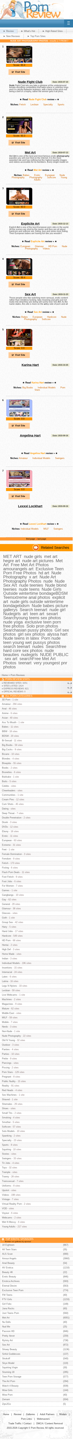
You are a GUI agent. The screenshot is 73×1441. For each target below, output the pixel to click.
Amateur (23, 458)
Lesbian (34, 104)
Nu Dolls (6, 1322)
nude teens (29, 589)
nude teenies (31, 585)
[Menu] (68, 23)
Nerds (5, 1026)
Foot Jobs (7, 881)
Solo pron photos (42, 626)
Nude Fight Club (30, 82)
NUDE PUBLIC (54, 654)
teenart (25, 662)
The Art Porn (8, 1381)
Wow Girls (7, 1390)
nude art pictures (38, 560)
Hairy (4, 927)
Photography (35, 177)
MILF (46, 528)
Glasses (6, 913)
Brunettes (7, 772)
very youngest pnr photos (35, 664)
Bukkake (6, 776)
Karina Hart (30, 365)
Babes (26, 175)
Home (5, 675)
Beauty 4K (7, 1272)
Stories (5, 1154)
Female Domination (12, 854)
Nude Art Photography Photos (29, 578)
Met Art (30, 152)
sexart (52, 613)
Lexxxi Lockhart (30, 506)
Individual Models (47, 387)
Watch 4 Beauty (10, 1385)
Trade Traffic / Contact (20, 1423)
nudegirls (29, 654)
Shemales (7, 1104)
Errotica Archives (11, 1281)
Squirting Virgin (10, 1367)
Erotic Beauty (9, 1276)
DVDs (5, 826)
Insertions (7, 967)
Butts (4, 781)
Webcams (7, 1217)
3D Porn (6, 699)
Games (5, 890)
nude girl (57, 609)
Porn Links (26, 1419)
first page (30, 539)
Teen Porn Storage (11, 1376)
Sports (61, 104)
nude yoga (13, 622)
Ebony (5, 831)
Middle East (8, 1013)
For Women (8, 885)
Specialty (48, 104)
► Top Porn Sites (36, 36)
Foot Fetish (8, 876)
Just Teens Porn (10, 1313)
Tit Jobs (6, 1163)
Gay (4, 899)
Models (63, 1414)
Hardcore (51, 317)
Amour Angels (9, 1258)
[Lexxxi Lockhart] (19, 486)
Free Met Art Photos (30, 564)
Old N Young (8, 1040)
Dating (5, 808)
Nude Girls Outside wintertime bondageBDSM (35, 591)
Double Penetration (11, 817)
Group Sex (7, 922)
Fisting (5, 867)
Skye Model (8, 1363)
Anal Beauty (8, 1263)
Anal (4, 708)
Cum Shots (7, 804)
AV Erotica (7, 1267)
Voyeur (5, 1213)
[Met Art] (19, 133)
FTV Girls (7, 1299)
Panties (6, 1049)
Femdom (6, 858)
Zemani (6, 1399)
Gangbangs (8, 895)
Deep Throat (8, 813)
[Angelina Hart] (19, 416)
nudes (38, 646)
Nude (60, 581)
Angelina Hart (30, 435)
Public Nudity (9, 1081)
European (50, 175)
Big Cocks (7, 749)
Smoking (6, 1117)
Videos (46, 248)
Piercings (7, 1063)
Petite (5, 1058)
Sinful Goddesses (11, 1354)
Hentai (5, 945)
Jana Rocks (8, 1308)
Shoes (5, 1108)
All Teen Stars (9, 1249)
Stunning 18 (8, 1372)
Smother (6, 1122)
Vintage (6, 1199)
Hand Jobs (7, 931)
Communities (8, 795)
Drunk (5, 822)
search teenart (16, 646)
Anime (5, 713)
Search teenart (33, 609)
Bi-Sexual (7, 740)
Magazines (7, 1004)
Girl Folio (6, 1304)
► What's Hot (28, 31)
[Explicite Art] (19, 204)
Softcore (51, 177)
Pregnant (6, 1076)
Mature (5, 1008)
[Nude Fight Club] (19, 62)
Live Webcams (9, 994)
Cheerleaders (8, 790)
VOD (4, 1208)
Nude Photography (11, 1036)
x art (33, 576)
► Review (8, 31)
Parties (5, 1054)
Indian (5, 958)
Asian (5, 717)
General (6, 904)
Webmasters (43, 1419)
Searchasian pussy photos (27, 630)
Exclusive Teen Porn (12, 1290)
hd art (43, 572)
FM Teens (7, 1295)
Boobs (5, 767)
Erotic (37, 175)
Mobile (5, 1022)
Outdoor (6, 1045)
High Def (6, 949)
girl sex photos (31, 634)
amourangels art (18, 568)
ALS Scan (7, 1254)
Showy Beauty (9, 1349)
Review (17, 1414)
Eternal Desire (9, 1285)
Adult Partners (47, 1414)
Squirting (6, 1149)
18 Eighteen (8, 1245)
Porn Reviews (18, 675)
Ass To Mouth (9, 722)
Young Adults (8, 1226)
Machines (7, 999)
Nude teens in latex (21, 638)
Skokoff (6, 1358)
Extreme (6, 845)
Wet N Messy (9, 1222)
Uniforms (6, 1185)
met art (50, 556)
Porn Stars (7, 1072)
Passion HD (8, 1331)
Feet (4, 849)
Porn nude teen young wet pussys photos (32, 640)
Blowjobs (6, 763)
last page (41, 539)
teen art (37, 613)
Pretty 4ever (8, 1335)
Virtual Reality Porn (12, 1204)
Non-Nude (7, 1031)
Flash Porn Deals (11, 872)
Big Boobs (27, 387)
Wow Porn (7, 1394)
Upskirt (5, 1190)
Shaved (6, 1099)
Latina (5, 981)
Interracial (7, 972)
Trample (6, 1172)
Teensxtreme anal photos (26, 597)
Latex (5, 976)
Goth (4, 917)
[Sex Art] (19, 275)
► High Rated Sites (52, 31)
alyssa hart (57, 634)
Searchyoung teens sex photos (32, 617)
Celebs (5, 786)
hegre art (11, 560)
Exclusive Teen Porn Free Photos (33, 570)
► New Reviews (11, 36)
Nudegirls (12, 613)
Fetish (22, 104)
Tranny (5, 1176)
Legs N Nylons (9, 986)
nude (48, 581)
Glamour (39, 246)
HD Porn (52, 246)
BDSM (5, 736)
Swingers (59, 458)
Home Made (8, 954)
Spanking (7, 1135)
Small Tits (7, 1113)
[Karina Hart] (19, 345)
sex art (11, 658)
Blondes (6, 758)
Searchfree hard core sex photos (34, 648)
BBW (4, 731)
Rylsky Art (7, 1340)
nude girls (33, 556)
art (25, 613)
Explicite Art (30, 223)
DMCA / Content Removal (49, 1423)
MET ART (12, 556)
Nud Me (6, 1326)
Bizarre (5, 754)
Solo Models (8, 1131)
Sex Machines (9, 1095)
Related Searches (55, 547)
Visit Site (20, 72)
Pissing (6, 1067)
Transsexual (8, 1181)
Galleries (30, 1414)
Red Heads (7, 1090)
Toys (4, 1167)
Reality (5, 1085)
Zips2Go (6, 1404)
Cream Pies (8, 799)
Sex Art (30, 294)
